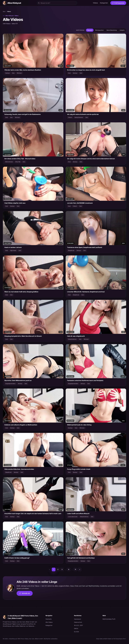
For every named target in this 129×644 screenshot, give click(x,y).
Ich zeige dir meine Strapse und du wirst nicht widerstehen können (91, 159)
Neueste (89, 30)
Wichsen (19, 73)
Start (4, 11)
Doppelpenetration (10, 383)
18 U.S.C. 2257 (78, 625)
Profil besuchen (120, 3)
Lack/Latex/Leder (73, 516)
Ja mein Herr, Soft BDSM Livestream (80, 203)
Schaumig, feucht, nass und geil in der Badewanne (22, 114)
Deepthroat (71, 250)
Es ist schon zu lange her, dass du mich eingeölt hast (86, 70)
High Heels (13, 250)
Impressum (77, 619)
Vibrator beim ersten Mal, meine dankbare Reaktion (22, 70)
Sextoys (7, 73)
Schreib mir (27, 593)
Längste (122, 30)
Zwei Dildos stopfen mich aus (14, 203)
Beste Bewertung (112, 30)
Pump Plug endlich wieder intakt (78, 469)
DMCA (76, 628)
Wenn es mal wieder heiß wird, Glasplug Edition (21, 292)
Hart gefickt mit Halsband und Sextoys (81, 558)
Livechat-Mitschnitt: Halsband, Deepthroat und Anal (86, 292)
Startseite (49, 619)
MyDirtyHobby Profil (114, 619)
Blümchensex (9, 161)
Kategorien (104, 3)
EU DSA (76, 632)
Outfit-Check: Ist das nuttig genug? (17, 558)
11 (75, 569)
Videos (95, 3)
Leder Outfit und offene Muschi (78, 513)
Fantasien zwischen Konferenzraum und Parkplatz (85, 380)
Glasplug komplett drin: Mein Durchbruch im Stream (23, 336)
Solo (13, 73)
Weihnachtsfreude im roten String (79, 425)
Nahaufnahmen (79, 117)
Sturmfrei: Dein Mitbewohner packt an (18, 380)
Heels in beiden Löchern (13, 247)
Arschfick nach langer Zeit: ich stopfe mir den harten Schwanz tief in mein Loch (32, 513)
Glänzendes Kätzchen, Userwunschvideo (19, 469)
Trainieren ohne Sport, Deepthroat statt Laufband (84, 247)
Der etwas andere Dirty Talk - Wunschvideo (19, 159)
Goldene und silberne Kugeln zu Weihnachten (20, 425)
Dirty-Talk (17, 161)
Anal (69, 73)
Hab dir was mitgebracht (76, 336)
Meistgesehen (99, 30)
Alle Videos (49, 622)
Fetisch (70, 117)
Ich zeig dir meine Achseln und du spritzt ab (83, 114)
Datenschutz (78, 622)
